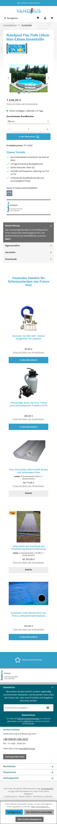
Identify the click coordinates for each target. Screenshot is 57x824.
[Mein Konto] (45, 18)
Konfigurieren (14, 812)
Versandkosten (47, 788)
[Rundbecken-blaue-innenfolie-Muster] (29, 78)
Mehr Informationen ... (40, 806)
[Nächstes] (48, 78)
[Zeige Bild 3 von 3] (29, 92)
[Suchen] (38, 18)
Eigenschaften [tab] (12, 245)
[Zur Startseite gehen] (28, 11)
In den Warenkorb (27, 136)
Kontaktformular (27, 748)
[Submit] (47, 707)
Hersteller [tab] (10, 252)
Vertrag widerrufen (14, 756)
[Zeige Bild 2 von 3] (24, 92)
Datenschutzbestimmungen (28, 718)
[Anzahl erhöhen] (48, 129)
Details (28, 493)
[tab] (28, 232)
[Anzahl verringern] (9, 129)
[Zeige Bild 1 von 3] (19, 92)
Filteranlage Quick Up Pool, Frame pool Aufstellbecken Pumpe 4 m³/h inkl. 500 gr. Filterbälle (28, 404)
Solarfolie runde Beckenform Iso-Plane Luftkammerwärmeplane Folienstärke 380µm (28, 614)
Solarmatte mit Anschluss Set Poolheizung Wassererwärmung (28, 547)
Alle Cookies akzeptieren (29, 819)
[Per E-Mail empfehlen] (9, 193)
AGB (26, 721)
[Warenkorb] (51, 18)
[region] (28, 78)
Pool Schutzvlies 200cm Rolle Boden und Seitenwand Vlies (28, 471)
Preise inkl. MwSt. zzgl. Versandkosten (22, 104)
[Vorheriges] (8, 78)
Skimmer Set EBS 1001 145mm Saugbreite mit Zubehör (28, 337)
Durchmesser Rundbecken (26, 116)
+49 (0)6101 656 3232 (15, 739)
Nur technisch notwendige (39, 812)
